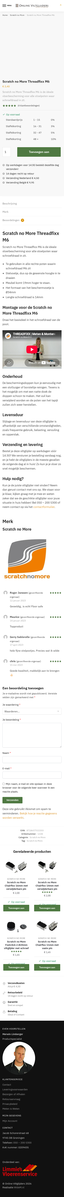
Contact (6, 1084)
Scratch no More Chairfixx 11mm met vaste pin (47, 945)
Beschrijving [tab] (9, 203)
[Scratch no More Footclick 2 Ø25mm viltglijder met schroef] (16, 926)
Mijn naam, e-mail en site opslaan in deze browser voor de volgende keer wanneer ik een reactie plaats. (28, 787)
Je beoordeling (11, 719)
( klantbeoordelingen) (29, 105)
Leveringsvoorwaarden (15, 1089)
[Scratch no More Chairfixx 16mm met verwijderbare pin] (16, 867)
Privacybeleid (9, 1103)
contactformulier (43, 507)
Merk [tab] (5, 211)
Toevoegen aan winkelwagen (39, 153)
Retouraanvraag (11, 1099)
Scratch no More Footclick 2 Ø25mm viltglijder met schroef (16, 945)
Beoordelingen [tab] (12, 220)
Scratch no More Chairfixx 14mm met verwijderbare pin (47, 885)
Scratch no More (17, 15)
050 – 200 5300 (22, 1142)
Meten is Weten (11, 1108)
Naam (6, 752)
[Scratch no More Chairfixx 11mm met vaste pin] (47, 926)
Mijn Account (9, 1120)
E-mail (6, 768)
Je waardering (11, 704)
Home (5, 15)
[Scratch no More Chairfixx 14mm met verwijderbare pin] (47, 867)
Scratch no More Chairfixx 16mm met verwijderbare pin (16, 885)
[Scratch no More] (32, 558)
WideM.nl (19, 1187)
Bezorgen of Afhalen (13, 1094)
